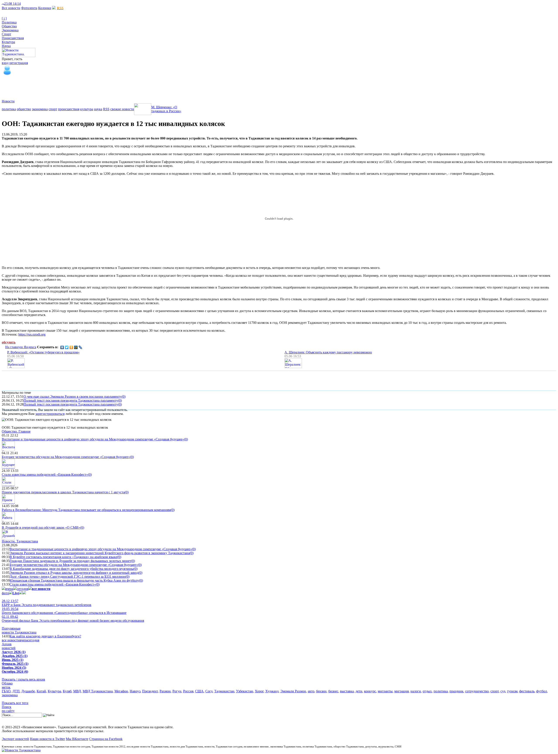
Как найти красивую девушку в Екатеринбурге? (45, 636)
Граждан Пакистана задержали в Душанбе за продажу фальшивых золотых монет (70, 561)
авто (311, 691)
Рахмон (165, 691)
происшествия (68, 109)
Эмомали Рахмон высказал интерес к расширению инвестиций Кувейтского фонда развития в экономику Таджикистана (99, 553)
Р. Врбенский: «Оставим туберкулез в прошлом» (43, 352)
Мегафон (121, 691)
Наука (6, 46)
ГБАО (6, 691)
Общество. (16, 431)
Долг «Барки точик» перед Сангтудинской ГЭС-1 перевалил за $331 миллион (68, 576)
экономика (40, 109)
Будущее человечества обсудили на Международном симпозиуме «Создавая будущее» (66, 457)
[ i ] (4, 18)
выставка (347, 691)
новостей (8, 648)
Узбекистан (244, 691)
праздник (456, 691)
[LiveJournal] (80, 347)
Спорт (6, 34)
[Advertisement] (81, 85)
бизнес (333, 691)
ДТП (16, 691)
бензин (321, 691)
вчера (9, 589)
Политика (9, 22)
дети (359, 691)
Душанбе (28, 691)
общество (24, 109)
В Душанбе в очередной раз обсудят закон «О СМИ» (41, 527)
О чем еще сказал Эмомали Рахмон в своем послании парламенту (73, 396)
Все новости (11, 8)
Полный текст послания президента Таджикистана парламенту (71, 400)
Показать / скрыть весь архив (23, 679)
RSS (106, 109)
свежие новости (122, 109)
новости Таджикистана (19, 632)
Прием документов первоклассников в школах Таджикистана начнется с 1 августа (63, 492)
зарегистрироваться (50, 414)
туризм (512, 691)
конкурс (370, 691)
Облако (7, 683)
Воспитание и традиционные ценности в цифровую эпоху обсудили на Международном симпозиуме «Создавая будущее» (93, 439)
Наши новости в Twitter (47, 739)
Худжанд (272, 691)
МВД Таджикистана (98, 691)
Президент (150, 691)
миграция (401, 691)
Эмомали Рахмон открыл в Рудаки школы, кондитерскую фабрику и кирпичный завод (73, 572)
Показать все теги (15, 703)
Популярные (11, 628)
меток (6, 687)
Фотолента (29, 8)
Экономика (10, 30)
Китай (41, 691)
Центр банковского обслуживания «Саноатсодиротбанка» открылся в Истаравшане (64, 611)
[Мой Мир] (76, 347)
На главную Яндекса (20, 347)
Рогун (176, 691)
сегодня (22, 589)
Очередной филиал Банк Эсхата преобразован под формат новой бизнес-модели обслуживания (73, 618)
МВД (77, 691)
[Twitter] (67, 347)
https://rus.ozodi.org (32, 334)
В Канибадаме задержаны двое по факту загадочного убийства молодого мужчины (72, 569)
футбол (541, 691)
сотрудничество (477, 691)
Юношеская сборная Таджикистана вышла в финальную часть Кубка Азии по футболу (74, 580)
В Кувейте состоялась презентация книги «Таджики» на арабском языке (63, 557)
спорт (53, 109)
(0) (124, 396)
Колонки (44, 8)
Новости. (20, 541)
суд (502, 691)
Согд (209, 691)
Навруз (135, 691)
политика (9, 109)
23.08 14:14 (12, 3)
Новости (8, 101)
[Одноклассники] (71, 347)
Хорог (259, 691)
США (199, 691)
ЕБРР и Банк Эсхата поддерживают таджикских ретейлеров (46, 603)
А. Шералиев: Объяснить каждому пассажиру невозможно (328, 352)
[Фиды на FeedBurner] (29, 3)
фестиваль (526, 691)
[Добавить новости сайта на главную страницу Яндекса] (23, 3)
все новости (11, 640)
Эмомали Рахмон (293, 691)
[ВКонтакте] (62, 347)
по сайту (8, 711)
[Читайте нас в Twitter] (26, 3)
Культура (8, 42)
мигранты (385, 691)
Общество (9, 26)
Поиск (6, 707)
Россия (188, 691)
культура (86, 109)
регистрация (18, 63)
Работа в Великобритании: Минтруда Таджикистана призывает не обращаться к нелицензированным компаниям (86, 510)
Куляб (67, 691)
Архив (7, 644)
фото (5, 593)
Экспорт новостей (15, 739)
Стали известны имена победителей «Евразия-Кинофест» (45, 474)
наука (98, 109)
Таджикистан (224, 691)
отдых (427, 691)
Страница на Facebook (105, 739)
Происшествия (13, 38)
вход (5, 63)
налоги (415, 691)
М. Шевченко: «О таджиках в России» (166, 109)
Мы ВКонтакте (77, 739)
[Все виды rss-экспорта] (33, 3)
